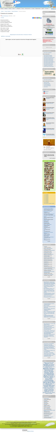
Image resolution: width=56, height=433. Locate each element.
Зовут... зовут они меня (47, 224)
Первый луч (46, 226)
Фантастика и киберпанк (49, 391)
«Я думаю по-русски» (49, 103)
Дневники (46, 367)
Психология (49, 384)
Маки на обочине (46, 305)
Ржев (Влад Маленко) (47, 329)
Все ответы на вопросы (48, 52)
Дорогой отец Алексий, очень (48, 254)
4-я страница (46, 197)
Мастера (45, 218)
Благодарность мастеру (48, 252)
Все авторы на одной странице (49, 203)
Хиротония (45, 402)
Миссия (45, 375)
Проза (49, 382)
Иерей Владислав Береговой (48, 66)
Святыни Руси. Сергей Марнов (49, 343)
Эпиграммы (49, 392)
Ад (44, 230)
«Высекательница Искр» (50, 129)
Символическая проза (49, 388)
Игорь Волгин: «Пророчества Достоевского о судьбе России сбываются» (49, 336)
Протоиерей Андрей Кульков (48, 58)
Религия (46, 387)
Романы (45, 387)
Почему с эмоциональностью (49, 269)
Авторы (10, 8)
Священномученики (51, 387)
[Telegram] (36, 18)
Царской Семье (46, 222)
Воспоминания (46, 366)
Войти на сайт (49, 47)
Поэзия (2, 17)
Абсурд (45, 362)
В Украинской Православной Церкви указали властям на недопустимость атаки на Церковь (49, 316)
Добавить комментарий (6, 36)
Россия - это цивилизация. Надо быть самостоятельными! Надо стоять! (49, 313)
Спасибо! (45, 246)
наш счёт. (49, 26)
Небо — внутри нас (47, 408)
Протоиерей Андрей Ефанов (48, 59)
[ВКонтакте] (33, 18)
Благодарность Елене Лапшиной (49, 250)
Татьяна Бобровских (47, 84)
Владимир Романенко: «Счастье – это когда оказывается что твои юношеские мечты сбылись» (49, 294)
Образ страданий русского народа (49, 311)
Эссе (53, 392)
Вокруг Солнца (46, 220)
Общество (46, 376)
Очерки (50, 378)
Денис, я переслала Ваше (48, 248)
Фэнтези (45, 392)
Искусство (46, 371)
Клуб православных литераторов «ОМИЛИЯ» (28, 423)
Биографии (45, 364)
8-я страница (46, 202)
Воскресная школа (49, 365)
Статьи (22, 8)
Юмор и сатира (49, 393)
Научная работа (51, 375)
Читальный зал (27, 8)
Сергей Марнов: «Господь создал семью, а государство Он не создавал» (49, 286)
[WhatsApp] (39, 18)
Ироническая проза (49, 370)
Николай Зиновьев (15, 11)
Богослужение (51, 364)
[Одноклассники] (34, 18)
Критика (51, 372)
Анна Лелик (46, 86)
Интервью (18, 8)
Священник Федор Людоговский (49, 57)
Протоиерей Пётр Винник (48, 55)
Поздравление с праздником (48, 274)
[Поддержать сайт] (21, 55)
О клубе (33, 8)
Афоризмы (47, 363)
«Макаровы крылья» (49, 113)
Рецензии (51, 386)
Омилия (51, 377)
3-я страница (46, 196)
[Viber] (37, 18)
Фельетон (51, 391)
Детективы (52, 366)
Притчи (45, 382)
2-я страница (46, 195)
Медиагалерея (37, 8)
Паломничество (48, 379)
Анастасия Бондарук (47, 85)
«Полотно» (48, 98)
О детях (51, 376)
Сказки (46, 389)
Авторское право (50, 362)
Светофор (45, 404)
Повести (46, 381)
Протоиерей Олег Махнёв (48, 56)
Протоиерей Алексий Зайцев (48, 60)
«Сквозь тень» (48, 123)
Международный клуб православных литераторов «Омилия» (21, 34)
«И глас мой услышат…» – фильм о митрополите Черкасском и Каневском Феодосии (49, 355)
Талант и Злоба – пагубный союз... (49, 330)
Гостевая (46, 8)
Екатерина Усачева (47, 83)
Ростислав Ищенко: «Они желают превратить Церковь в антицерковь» (49, 309)
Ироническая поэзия (48, 369)
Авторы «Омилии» (8, 11)
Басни (51, 363)
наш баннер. (51, 28)
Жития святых (46, 368)
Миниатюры (50, 374)
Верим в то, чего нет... (47, 406)
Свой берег (46, 400)
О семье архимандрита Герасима (49, 267)
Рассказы (51, 386)
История (51, 371)
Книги (13, 8)
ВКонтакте (47, 91)
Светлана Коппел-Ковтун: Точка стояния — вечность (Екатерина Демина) (49, 291)
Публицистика (47, 385)
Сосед (45, 228)
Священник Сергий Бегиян (48, 65)
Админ (43, 8)
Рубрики (6, 8)
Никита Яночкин (46, 82)
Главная (2, 8)
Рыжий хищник (46, 398)
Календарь (46, 372)
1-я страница (46, 194)
